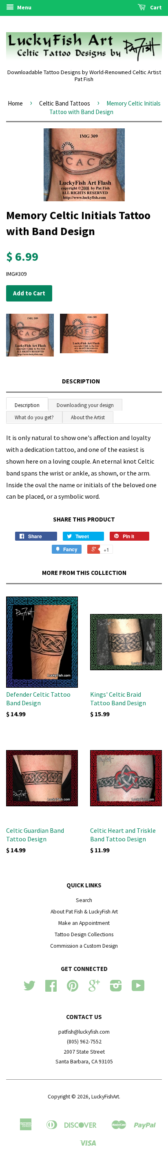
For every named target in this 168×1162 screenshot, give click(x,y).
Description (81, 381)
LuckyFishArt (105, 1096)
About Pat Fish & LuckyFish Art (84, 911)
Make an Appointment (84, 923)
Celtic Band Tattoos (64, 103)
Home (15, 103)
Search (84, 900)
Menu (23, 7)
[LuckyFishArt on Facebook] (51, 988)
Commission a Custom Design (84, 945)
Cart (155, 7)
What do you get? (34, 417)
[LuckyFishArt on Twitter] (29, 988)
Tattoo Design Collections (84, 934)
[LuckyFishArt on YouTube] (138, 988)
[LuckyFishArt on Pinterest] (72, 988)
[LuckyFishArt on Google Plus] (94, 988)
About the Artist (88, 417)
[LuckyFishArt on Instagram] (116, 988)
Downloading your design (85, 405)
